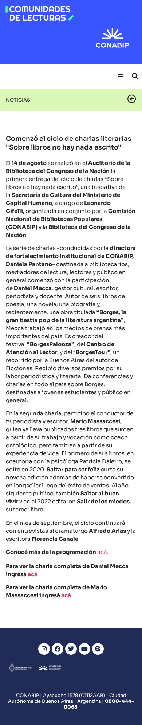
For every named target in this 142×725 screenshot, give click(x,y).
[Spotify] (98, 649)
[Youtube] (84, 649)
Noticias (18, 100)
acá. (103, 551)
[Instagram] (44, 649)
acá (33, 574)
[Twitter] (71, 649)
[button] (121, 76)
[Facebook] (57, 649)
